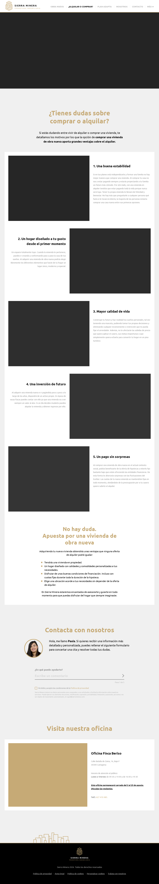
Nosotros (121, 6)
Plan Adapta (105, 6)
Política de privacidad (80, 688)
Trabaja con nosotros (117, 874)
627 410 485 (101, 797)
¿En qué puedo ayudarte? (49, 669)
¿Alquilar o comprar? (80, 6)
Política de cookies (75, 874)
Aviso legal (59, 874)
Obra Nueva (57, 6)
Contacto (137, 6)
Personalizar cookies (96, 874)
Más (149, 6)
